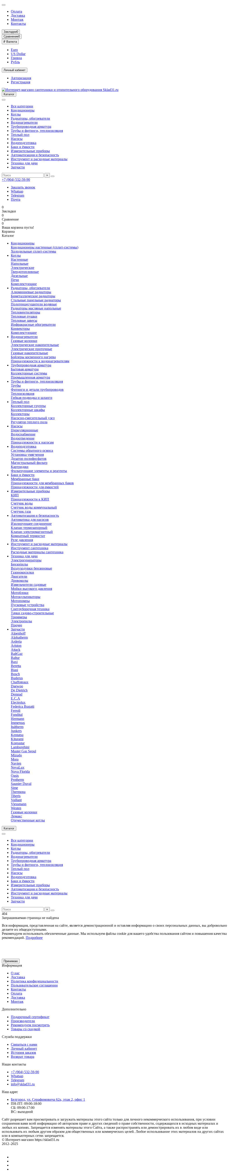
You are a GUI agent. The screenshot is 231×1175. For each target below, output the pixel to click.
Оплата (16, 11)
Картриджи (19, 467)
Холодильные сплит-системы (33, 251)
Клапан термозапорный (29, 528)
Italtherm (17, 727)
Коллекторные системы (29, 373)
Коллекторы (20, 414)
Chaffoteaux (19, 682)
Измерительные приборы (30, 151)
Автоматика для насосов (30, 519)
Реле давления (22, 540)
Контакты (18, 24)
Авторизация (21, 78)
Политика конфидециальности (34, 981)
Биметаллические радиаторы (33, 296)
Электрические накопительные (35, 345)
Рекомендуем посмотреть (30, 1025)
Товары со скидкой (25, 1029)
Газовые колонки (24, 341)
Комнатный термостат (28, 536)
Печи (15, 280)
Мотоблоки (19, 593)
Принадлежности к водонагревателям (40, 361)
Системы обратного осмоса (32, 450)
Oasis (15, 775)
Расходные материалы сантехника (37, 552)
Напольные (19, 263)
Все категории (22, 106)
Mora (14, 759)
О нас (15, 973)
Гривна (16, 58)
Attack (15, 649)
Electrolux (18, 702)
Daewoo (17, 686)
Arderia (16, 641)
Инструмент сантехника (29, 548)
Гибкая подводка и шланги (31, 398)
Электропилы (21, 621)
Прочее (16, 625)
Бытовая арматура (25, 369)
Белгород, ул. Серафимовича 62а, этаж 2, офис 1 (48, 1099)
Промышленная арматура (30, 377)
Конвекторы (20, 328)
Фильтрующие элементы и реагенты (39, 471)
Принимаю (11, 961)
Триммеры (19, 617)
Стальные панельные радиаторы (36, 300)
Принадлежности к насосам (32, 442)
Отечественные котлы (28, 820)
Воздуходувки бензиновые (31, 568)
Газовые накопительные (29, 353)
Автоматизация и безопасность (35, 155)
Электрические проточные (31, 349)
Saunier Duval (21, 784)
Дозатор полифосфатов (28, 459)
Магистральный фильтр (29, 463)
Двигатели (19, 576)
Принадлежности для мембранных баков (42, 483)
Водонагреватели (24, 122)
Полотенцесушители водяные (34, 304)
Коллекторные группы (28, 406)
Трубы (16, 385)
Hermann (17, 719)
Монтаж (17, 19)
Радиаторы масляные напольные (36, 308)
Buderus (17, 678)
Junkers (16, 731)
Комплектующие (24, 284)
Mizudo (16, 755)
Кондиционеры (23, 110)
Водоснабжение (23, 434)
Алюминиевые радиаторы (31, 292)
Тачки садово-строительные (32, 613)
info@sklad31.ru (23, 1084)
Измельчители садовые (28, 584)
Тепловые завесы (24, 320)
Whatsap (17, 191)
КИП (15, 495)
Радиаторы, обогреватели (30, 118)
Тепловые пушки (24, 316)
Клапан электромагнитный (32, 532)
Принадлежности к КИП (30, 499)
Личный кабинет (24, 1048)
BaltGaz (17, 654)
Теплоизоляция (22, 394)
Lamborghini (20, 747)
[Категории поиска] (3, 99)
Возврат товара (22, 1057)
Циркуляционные (24, 430)
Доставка (18, 15)
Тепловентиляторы (25, 312)
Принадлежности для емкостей (35, 487)
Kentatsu (17, 735)
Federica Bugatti (22, 706)
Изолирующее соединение (31, 524)
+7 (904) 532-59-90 (16, 179)
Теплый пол (20, 135)
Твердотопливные (25, 272)
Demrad (16, 694)
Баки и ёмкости (23, 147)
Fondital (17, 715)
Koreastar (18, 743)
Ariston (16, 645)
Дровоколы (19, 580)
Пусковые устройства (27, 605)
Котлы (16, 114)
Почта (15, 199)
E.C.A (15, 698)
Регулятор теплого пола (29, 422)
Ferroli (15, 710)
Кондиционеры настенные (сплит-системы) (44, 247)
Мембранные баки (25, 479)
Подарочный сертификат (30, 1017)
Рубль (15, 62)
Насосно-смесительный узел (33, 418)
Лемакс (16, 816)
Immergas (18, 723)
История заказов (23, 1052)
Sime (14, 788)
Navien (16, 763)
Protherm (17, 780)
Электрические (22, 268)
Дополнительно (14, 1009)
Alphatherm (19, 637)
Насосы (17, 139)
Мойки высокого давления (31, 589)
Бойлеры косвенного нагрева (33, 357)
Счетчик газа (21, 511)
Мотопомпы (20, 601)
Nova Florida (20, 771)
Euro (14, 50)
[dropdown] (3, 5)
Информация (12, 965)
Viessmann (18, 804)
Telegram (17, 195)
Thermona (18, 792)
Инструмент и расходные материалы (39, 159)
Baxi (14, 662)
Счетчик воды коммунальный (34, 507)
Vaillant (16, 800)
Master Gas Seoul (23, 751)
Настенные (19, 259)
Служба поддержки (17, 1037)
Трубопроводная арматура (31, 126)
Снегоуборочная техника (30, 609)
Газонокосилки (22, 572)
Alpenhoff (18, 633)
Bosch (15, 674)
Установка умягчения (27, 454)
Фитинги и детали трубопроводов (37, 389)
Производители (23, 1021)
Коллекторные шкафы (28, 410)
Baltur (15, 658)
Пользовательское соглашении (34, 985)
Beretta (16, 666)
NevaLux (17, 767)
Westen (16, 808)
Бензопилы (19, 564)
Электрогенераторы (26, 560)
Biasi (14, 670)
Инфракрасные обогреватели (33, 324)
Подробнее (34, 938)
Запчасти (18, 167)
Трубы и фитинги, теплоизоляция (37, 131)
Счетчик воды (22, 503)
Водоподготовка (23, 143)
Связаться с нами (24, 1044)
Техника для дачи (24, 163)
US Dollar (18, 54)
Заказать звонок (23, 187)
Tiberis (16, 796)
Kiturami (17, 739)
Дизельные (19, 276)
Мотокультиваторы (25, 597)
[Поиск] (52, 176)
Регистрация (20, 82)
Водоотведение (23, 438)
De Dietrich (19, 690)
